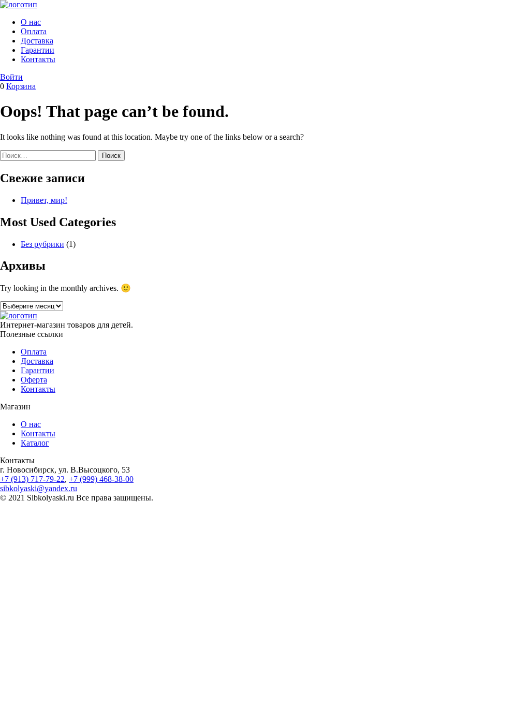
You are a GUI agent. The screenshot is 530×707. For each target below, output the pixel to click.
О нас (31, 22)
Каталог (35, 442)
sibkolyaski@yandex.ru (38, 488)
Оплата (34, 31)
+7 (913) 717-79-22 (32, 479)
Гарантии (37, 50)
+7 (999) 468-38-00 (101, 479)
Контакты (38, 59)
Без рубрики (42, 244)
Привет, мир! (44, 200)
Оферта (34, 379)
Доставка (37, 40)
